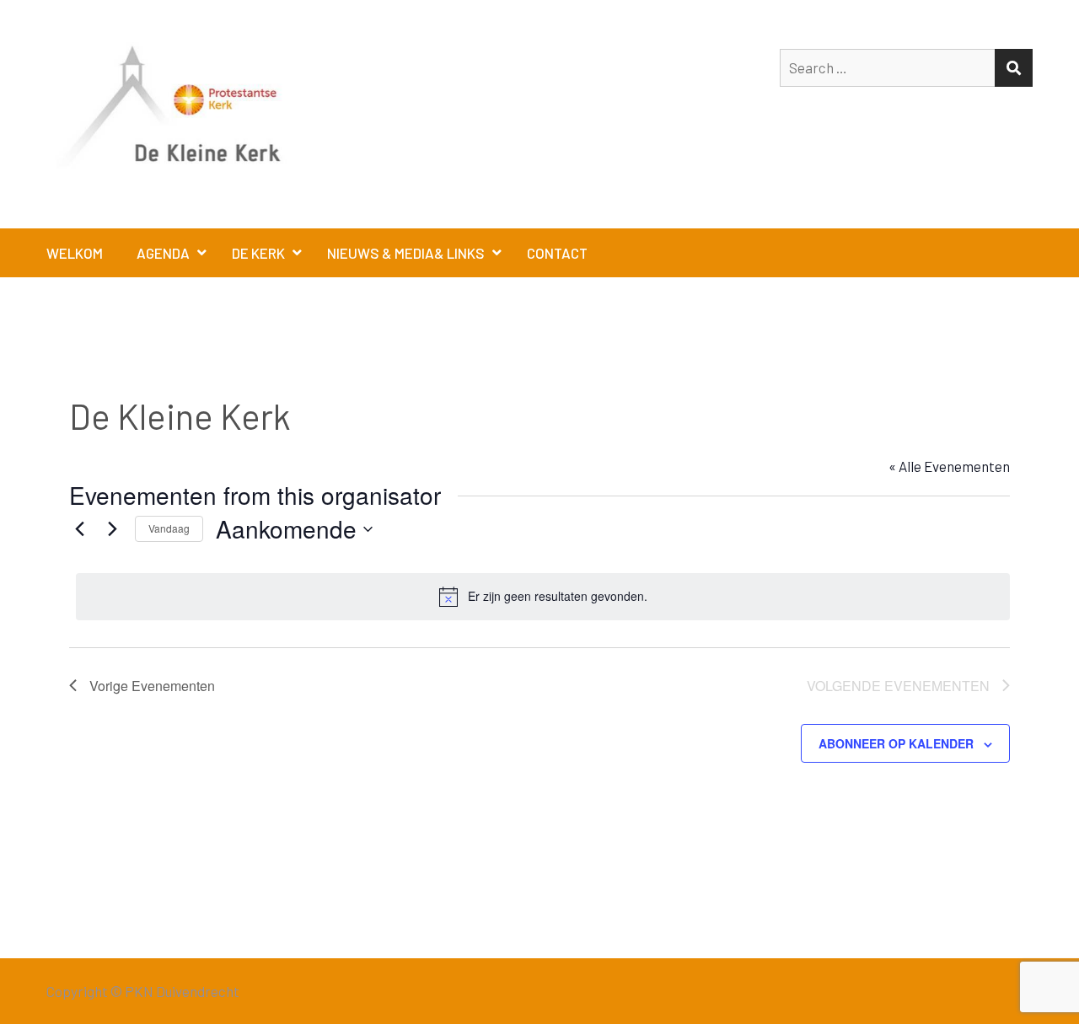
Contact (557, 252)
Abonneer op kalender (896, 743)
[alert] (543, 596)
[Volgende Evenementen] (112, 529)
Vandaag (169, 528)
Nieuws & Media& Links (406, 252)
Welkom (74, 252)
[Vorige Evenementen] (79, 529)
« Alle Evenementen (949, 466)
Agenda (163, 252)
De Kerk (258, 252)
